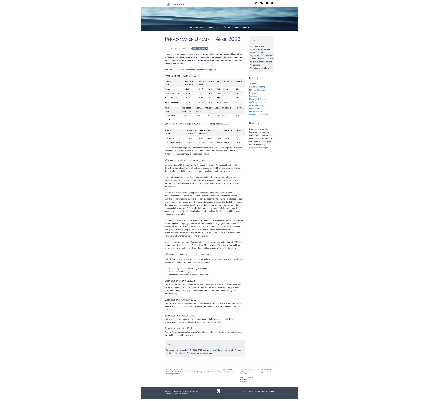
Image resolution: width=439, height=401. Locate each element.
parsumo (176, 4)
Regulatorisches (187, 391)
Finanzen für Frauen (257, 99)
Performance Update (258, 102)
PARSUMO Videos (256, 112)
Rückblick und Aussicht (258, 115)
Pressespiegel (254, 108)
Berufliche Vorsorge (257, 87)
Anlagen (252, 84)
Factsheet (253, 96)
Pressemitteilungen (257, 105)
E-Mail (212, 350)
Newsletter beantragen (258, 148)
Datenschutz (176, 393)
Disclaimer (169, 393)
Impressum (196, 391)
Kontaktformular (175, 353)
